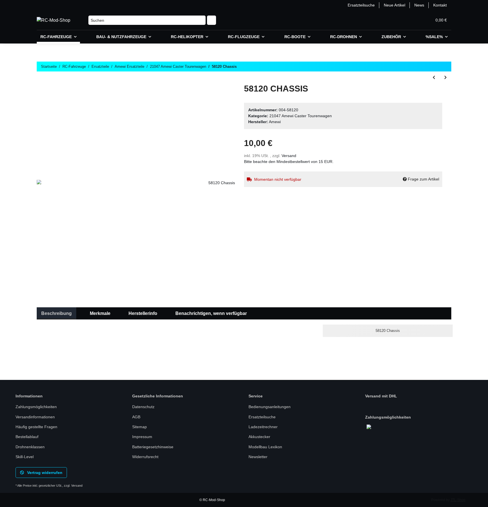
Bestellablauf (27, 436)
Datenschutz (143, 406)
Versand (289, 155)
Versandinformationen (35, 417)
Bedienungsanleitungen (270, 406)
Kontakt (440, 5)
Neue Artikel (394, 5)
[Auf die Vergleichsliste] (208, 96)
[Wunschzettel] (414, 20)
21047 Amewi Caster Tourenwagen (300, 116)
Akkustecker (259, 436)
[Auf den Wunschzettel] (223, 96)
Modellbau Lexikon (265, 447)
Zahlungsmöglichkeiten (36, 406)
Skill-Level (25, 456)
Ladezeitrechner (263, 427)
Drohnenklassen (30, 447)
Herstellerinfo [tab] (142, 313)
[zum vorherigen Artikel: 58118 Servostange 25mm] (434, 77)
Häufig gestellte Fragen (36, 427)
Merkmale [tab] (100, 313)
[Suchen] (211, 20)
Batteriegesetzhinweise (152, 447)
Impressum (142, 436)
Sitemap (139, 427)
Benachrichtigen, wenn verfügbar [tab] (211, 313)
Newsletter (258, 456)
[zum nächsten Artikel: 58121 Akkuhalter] (445, 77)
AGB (136, 417)
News (419, 5)
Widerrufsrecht (145, 456)
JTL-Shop (457, 500)
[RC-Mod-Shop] (53, 20)
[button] (400, 20)
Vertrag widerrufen (44, 472)
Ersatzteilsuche (361, 5)
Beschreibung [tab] (56, 313)
